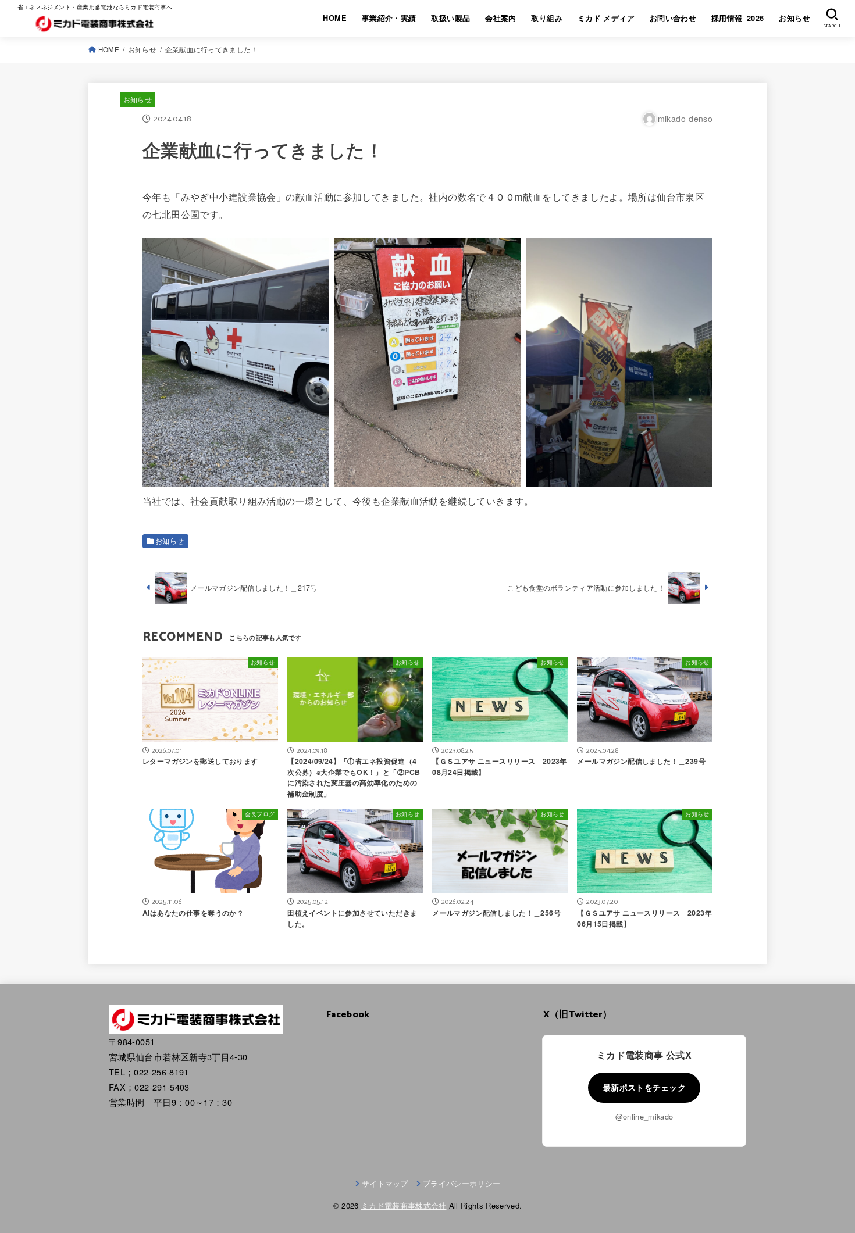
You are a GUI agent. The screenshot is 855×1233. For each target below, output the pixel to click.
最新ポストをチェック (644, 1087)
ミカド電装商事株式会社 (404, 1205)
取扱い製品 (450, 18)
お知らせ (794, 18)
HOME (335, 18)
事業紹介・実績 (389, 18)
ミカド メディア (606, 18)
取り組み (546, 18)
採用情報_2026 (737, 18)
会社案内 (500, 18)
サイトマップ (385, 1183)
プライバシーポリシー (461, 1183)
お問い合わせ (673, 18)
